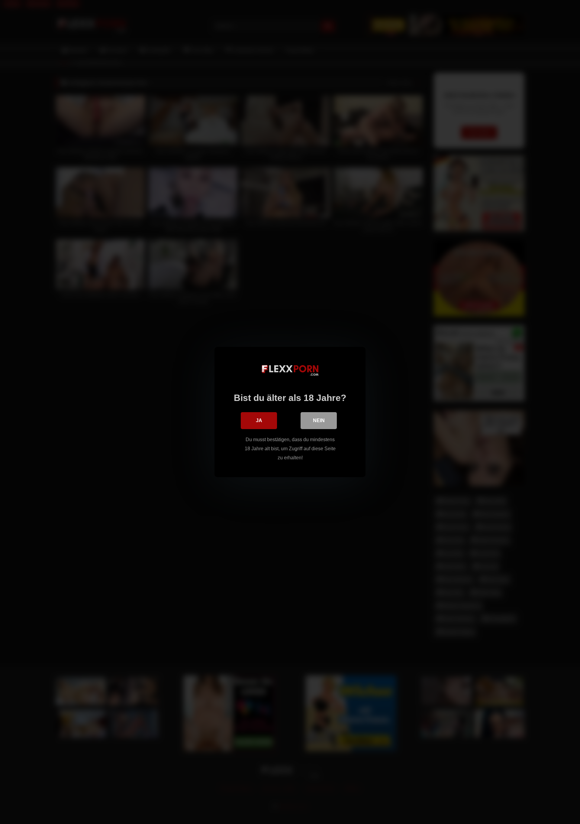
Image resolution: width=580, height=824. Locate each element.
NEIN (319, 420)
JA (259, 420)
